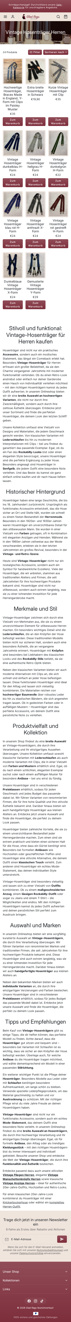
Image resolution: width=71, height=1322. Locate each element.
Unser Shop (11, 1271)
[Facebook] (29, 1301)
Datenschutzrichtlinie (31, 1253)
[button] (5, 16)
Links (6, 1289)
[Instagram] (35, 1301)
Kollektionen (11, 1280)
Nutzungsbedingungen (50, 1250)
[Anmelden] (62, 1239)
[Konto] (13, 16)
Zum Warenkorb (13, 121)
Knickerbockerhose (15, 1202)
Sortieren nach (55, 52)
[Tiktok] (42, 1301)
